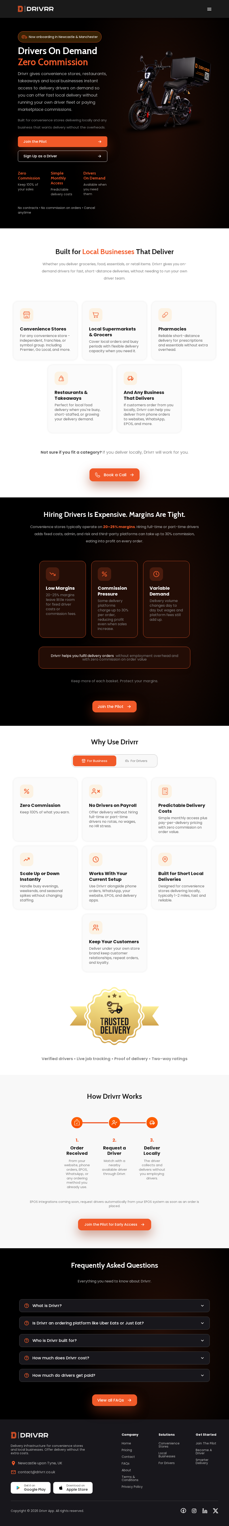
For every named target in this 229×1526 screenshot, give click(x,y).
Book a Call (115, 475)
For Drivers (167, 1463)
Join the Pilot (35, 141)
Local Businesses (167, 1455)
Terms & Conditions (130, 1478)
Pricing (127, 1450)
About (126, 1470)
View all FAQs (110, 1400)
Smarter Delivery (202, 1461)
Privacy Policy (132, 1486)
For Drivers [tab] (139, 760)
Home (126, 1443)
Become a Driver (204, 1451)
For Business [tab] (97, 760)
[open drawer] (209, 9)
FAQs (125, 1463)
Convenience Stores (169, 1445)
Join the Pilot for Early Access (110, 1224)
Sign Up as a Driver (40, 156)
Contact (128, 1456)
